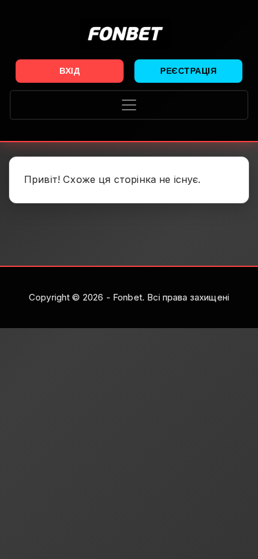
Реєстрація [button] (188, 71)
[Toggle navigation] (129, 105)
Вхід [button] (69, 71)
